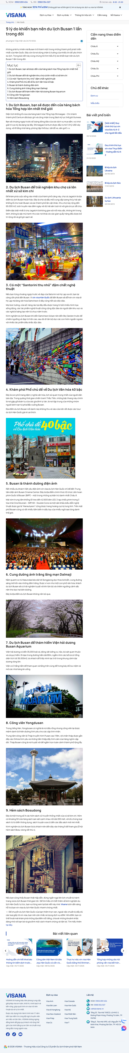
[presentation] (5, 950)
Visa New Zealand (53, 1014)
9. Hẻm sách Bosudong (18, 98)
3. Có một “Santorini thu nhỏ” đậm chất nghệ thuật (31, 78)
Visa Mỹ (67, 1009)
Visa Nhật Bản (70, 1014)
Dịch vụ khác (63, 15)
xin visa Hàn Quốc (41, 297)
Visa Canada (69, 1001)
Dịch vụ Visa (45, 15)
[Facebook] (8, 1034)
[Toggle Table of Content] (77, 65)
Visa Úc (49, 1022)
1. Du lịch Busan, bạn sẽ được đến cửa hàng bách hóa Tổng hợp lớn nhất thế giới (42, 71)
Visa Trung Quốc (70, 1018)
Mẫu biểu (95, 103)
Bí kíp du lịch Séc (113, 183)
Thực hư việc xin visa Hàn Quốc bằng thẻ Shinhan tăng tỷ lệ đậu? (79, 962)
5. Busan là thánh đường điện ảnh (23, 85)
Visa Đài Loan (51, 1005)
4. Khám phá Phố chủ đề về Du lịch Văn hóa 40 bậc (30, 81)
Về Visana (115, 15)
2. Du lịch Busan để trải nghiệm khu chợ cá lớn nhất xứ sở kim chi (37, 75)
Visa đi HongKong (53, 1009)
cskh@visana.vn (97, 1008)
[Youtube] (20, 1034)
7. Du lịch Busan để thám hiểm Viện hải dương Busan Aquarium (36, 91)
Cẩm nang (102, 15)
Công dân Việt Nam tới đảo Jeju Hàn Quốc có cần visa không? (49, 962)
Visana (64, 904)
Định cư (94, 95)
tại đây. (9, 924)
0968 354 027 (44, 2)
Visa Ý (66, 1022)
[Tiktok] (14, 1034)
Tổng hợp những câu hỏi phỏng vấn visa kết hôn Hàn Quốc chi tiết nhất (108, 962)
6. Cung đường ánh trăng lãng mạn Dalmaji (27, 88)
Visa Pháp (50, 1018)
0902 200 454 (21, 2)
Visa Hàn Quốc (70, 1005)
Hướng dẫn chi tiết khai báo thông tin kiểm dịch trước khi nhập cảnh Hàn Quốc (19, 962)
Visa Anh (49, 1001)
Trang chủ (10, 22)
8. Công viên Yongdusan (18, 94)
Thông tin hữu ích (83, 15)
